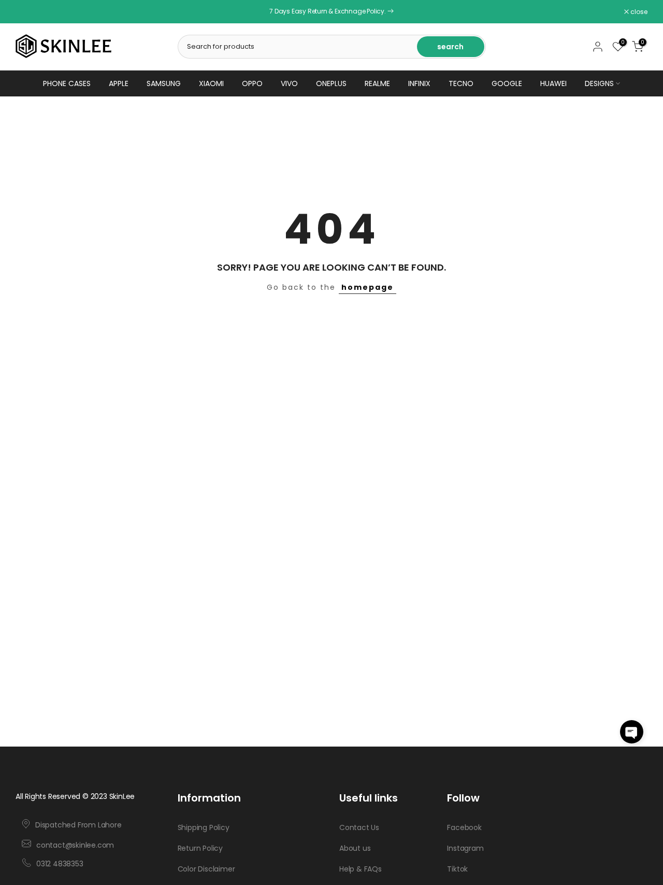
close (29, 12)
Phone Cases (67, 83)
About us (354, 847)
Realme (377, 83)
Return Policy (200, 847)
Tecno (461, 83)
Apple (118, 83)
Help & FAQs (360, 868)
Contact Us (359, 827)
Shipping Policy (203, 827)
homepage (367, 287)
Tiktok (457, 868)
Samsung (164, 83)
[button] (631, 731)
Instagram (465, 847)
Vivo (289, 83)
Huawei (553, 83)
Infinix (419, 83)
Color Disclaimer (206, 868)
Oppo (252, 83)
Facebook (464, 827)
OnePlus (331, 83)
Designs (599, 83)
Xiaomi (211, 83)
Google (507, 83)
